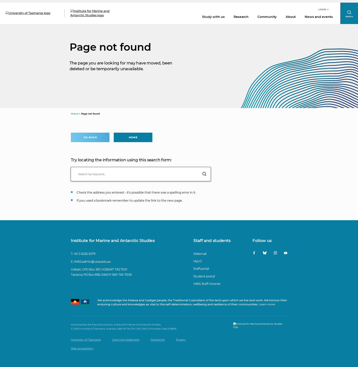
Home (133, 137)
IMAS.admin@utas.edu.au (92, 261)
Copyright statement (125, 339)
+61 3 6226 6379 (84, 254)
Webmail (199, 254)
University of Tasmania (86, 339)
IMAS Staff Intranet (207, 284)
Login (322, 9)
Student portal (204, 276)
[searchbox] (141, 174)
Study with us (213, 17)
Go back (90, 137)
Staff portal (201, 268)
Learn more (267, 304)
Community (267, 17)
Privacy (181, 339)
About (291, 17)
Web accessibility (82, 348)
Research (241, 17)
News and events (319, 17)
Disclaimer (158, 339)
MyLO (197, 261)
